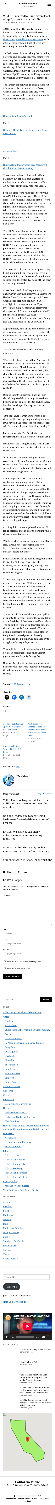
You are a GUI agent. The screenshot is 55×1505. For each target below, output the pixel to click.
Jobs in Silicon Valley (16, 1177)
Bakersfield (11, 1025)
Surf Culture (9, 1245)
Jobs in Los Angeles (15, 1159)
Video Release (10, 1258)
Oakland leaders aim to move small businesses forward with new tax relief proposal (26, 819)
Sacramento (11, 1064)
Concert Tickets (11, 1086)
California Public (27, 3)
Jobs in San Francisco (16, 1172)
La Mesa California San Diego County (24, 1042)
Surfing (7, 1249)
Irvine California (13, 1038)
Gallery (7, 1219)
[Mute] (43, 1337)
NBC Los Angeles (21, 684)
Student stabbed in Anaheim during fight (27, 859)
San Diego (10, 1069)
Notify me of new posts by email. (20, 968)
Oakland (9, 1055)
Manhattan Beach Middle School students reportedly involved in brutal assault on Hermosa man (35, 1390)
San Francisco (12, 1073)
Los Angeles (11, 1051)
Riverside (9, 1060)
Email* (5, 939)
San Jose (9, 1077)
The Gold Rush (12, 1121)
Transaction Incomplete (16, 1185)
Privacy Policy (10, 1181)
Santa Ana (10, 1082)
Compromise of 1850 (16, 1112)
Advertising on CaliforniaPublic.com (22, 1012)
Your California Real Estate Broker (21, 1190)
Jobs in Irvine (12, 1155)
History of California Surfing (20, 1116)
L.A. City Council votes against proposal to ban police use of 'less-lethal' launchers (36, 1403)
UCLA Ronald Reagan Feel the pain (35, 1349)
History (7, 1108)
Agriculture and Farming (18, 1142)
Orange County (11, 1232)
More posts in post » (44, 794)
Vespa (6, 1254)
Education (8, 1099)
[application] (27, 1326)
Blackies (7, 1210)
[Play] (6, 1337)
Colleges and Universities (18, 1103)
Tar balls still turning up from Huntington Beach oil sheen (13, 726)
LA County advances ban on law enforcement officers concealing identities (22, 835)
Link (5, 1223)
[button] (27, 1439)
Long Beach (11, 1047)
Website (6, 949)
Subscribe (11, 1286)
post (5, 1236)
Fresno (8, 1034)
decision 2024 (10, 150)
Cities (6, 1016)
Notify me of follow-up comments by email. (24, 961)
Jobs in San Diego (14, 1168)
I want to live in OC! (28, 1362)
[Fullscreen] (48, 1337)
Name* (6, 929)
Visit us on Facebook (14, 1302)
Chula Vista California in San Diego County (27, 1029)
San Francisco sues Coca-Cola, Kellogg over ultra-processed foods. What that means (33, 1377)
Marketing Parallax (13, 1228)
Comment (7, 895)
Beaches (7, 1206)
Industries (8, 1133)
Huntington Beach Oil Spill (17, 116)
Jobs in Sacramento (15, 1164)
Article (6, 1202)
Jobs (5, 1150)
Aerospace (10, 1137)
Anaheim (9, 1021)
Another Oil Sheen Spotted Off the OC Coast (12, 749)
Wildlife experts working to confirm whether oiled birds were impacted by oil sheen (37, 729)
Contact (7, 1095)
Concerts (8, 1090)
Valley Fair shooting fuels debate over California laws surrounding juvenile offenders (25, 803)
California (8, 1215)
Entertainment (13, 1146)
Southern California (13, 1241)
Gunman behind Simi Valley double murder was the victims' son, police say (26, 849)
